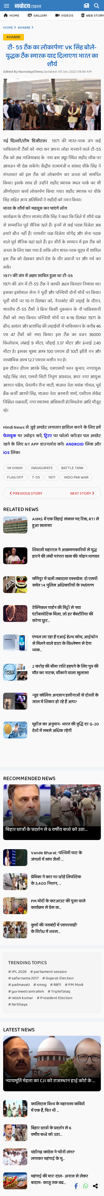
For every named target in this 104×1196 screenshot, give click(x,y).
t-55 (36, 477)
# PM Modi (74, 985)
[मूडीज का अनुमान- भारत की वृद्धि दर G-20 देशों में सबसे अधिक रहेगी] (15, 730)
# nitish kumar (20, 998)
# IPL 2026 (17, 972)
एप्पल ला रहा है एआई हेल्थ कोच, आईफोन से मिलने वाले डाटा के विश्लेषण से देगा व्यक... (65, 643)
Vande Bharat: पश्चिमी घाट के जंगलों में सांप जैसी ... (56, 856)
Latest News (19, 1030)
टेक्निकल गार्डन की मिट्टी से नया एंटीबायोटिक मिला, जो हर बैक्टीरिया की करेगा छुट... (62, 614)
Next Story (81, 494)
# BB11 (55, 985)
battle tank (72, 468)
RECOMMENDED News (29, 778)
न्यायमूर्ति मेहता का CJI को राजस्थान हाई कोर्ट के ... (50, 1081)
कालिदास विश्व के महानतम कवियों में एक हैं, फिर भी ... (58, 1107)
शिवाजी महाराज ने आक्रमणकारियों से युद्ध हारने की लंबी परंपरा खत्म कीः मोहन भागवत (65, 553)
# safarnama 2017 (23, 978)
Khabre (24, 28)
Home (14, 16)
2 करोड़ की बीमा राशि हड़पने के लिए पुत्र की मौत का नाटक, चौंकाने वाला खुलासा (65, 669)
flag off (15, 477)
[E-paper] (87, 6)
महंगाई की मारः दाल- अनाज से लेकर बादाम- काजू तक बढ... (59, 1179)
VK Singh (14, 468)
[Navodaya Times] (28, 5)
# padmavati (19, 985)
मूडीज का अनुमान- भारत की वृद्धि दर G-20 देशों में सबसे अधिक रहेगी (65, 727)
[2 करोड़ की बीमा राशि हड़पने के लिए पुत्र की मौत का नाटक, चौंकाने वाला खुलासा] (15, 672)
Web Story (95, 16)
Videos (67, 16)
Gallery (40, 16)
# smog (39, 985)
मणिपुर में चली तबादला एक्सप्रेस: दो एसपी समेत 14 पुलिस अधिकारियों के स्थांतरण (64, 582)
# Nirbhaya (17, 1004)
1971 (51, 477)
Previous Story (27, 494)
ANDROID (74, 444)
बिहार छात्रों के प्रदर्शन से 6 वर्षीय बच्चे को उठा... (47, 829)
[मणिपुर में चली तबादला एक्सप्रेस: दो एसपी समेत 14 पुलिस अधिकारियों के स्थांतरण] (15, 584)
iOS (6, 452)
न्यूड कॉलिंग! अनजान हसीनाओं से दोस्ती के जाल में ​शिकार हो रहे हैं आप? (65, 698)
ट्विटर (48, 436)
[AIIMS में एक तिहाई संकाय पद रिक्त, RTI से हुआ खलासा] (15, 525)
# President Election (54, 998)
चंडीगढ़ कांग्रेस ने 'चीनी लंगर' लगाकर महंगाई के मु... (52, 1155)
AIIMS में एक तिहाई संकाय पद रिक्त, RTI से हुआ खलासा (65, 522)
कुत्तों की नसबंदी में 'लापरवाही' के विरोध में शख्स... (54, 928)
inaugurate (42, 468)
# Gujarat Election (58, 978)
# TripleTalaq (59, 991)
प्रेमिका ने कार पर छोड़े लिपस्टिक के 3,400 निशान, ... (56, 880)
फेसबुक (9, 436)
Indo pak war (76, 477)
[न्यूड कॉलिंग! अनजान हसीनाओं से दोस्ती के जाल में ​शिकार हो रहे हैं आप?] (15, 701)
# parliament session (48, 972)
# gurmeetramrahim (26, 991)
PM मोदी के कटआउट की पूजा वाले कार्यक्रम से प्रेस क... (58, 904)
